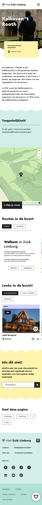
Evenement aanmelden (23, 453)
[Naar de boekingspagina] (33, 339)
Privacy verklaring (8, 494)
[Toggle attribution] (39, 202)
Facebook (22, 416)
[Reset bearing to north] (39, 157)
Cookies (24, 494)
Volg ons (5, 461)
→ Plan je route (12, 205)
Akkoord (13, 268)
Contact (5, 448)
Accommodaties (10, 293)
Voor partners (7, 499)
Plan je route (16, 51)
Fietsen (6, 226)
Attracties (7, 299)
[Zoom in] (39, 150)
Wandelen (20, 226)
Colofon (18, 489)
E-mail (6, 422)
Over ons (5, 453)
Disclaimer (6, 489)
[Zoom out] (39, 153)
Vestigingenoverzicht (22, 448)
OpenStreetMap (24, 203)
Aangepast (28, 268)
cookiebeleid (22, 261)
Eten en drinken (29, 293)
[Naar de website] (38, 339)
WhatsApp (8, 416)
